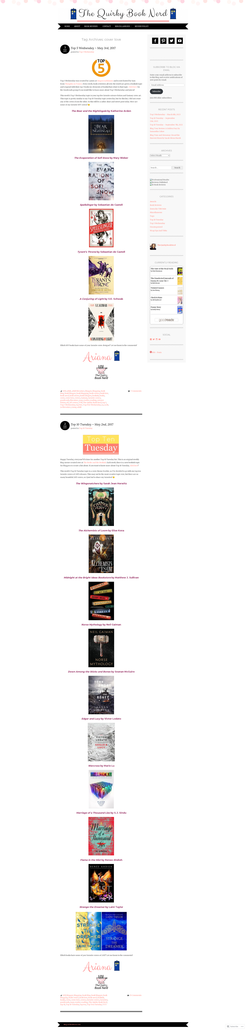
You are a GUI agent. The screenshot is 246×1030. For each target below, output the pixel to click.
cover (62, 398)
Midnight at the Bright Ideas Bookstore (87, 577)
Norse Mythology (91, 624)
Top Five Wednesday (92, 405)
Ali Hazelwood (156, 300)
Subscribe (156, 91)
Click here (133, 87)
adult (69, 391)
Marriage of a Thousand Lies (93, 812)
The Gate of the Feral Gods (162, 269)
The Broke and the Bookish (94, 462)
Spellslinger (87, 204)
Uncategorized (156, 227)
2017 (64, 391)
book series (74, 396)
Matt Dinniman (157, 271)
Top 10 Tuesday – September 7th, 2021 (166, 125)
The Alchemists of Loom (92, 530)
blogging (96, 391)
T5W (80, 402)
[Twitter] (171, 41)
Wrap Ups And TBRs (158, 231)
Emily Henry (156, 309)
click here (134, 466)
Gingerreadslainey (105, 81)
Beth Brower (156, 283)
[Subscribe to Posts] (151, 352)
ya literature (65, 407)
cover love (69, 398)
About (77, 26)
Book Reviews (91, 26)
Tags (152, 216)
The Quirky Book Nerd (92, 402)
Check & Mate (156, 298)
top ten (83, 1004)
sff (67, 402)
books (102, 396)
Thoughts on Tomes (73, 84)
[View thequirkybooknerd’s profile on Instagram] (157, 339)
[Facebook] (155, 41)
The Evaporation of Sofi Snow (91, 158)
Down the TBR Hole (158, 209)
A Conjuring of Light (92, 299)
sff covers (74, 402)
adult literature (78, 391)
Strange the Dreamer (92, 907)
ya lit (106, 405)
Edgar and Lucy (90, 718)
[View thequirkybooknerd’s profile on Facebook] (151, 339)
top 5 (104, 402)
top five (79, 405)
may (81, 400)
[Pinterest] (163, 41)
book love (104, 393)
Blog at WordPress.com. (72, 1024)
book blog (86, 995)
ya (102, 405)
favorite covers (94, 398)
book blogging (82, 393)
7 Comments (136, 391)
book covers (94, 393)
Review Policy (141, 26)
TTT (104, 1004)
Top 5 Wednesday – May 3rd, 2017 (93, 48)
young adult (76, 407)
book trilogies (85, 396)
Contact (106, 26)
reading (93, 400)
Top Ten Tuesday (94, 1004)
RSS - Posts (157, 352)
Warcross (94, 765)
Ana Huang (156, 290)
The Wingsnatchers (87, 483)
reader (86, 400)
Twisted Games (157, 288)
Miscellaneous (122, 26)
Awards (153, 201)
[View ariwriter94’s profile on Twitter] (154, 339)
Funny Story (156, 307)
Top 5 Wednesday (86, 52)
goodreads (64, 400)
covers (77, 398)
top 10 (62, 1004)
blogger (88, 391)
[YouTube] (180, 41)
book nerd (64, 396)
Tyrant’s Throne (86, 251)
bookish (95, 396)
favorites (104, 1000)
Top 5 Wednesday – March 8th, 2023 (165, 114)
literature (74, 400)
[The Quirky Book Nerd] (123, 22)
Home (67, 26)
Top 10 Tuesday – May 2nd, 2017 (92, 424)
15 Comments (135, 995)
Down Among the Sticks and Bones (89, 671)
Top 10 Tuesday (86, 428)
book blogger (70, 393)
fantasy (84, 398)
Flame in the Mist (90, 860)
